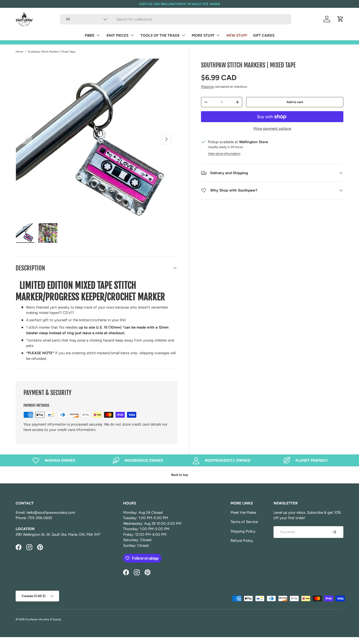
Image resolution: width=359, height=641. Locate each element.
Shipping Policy (243, 531)
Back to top (179, 475)
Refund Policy (242, 540)
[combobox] (175, 19)
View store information (224, 153)
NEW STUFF (236, 35)
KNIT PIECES (117, 35)
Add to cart (294, 102)
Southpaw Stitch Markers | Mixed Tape (51, 51)
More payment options (272, 128)
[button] (340, 19)
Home (19, 51)
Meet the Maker (243, 512)
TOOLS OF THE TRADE (160, 35)
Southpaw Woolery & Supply (43, 619)
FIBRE (90, 35)
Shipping (207, 86)
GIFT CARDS (264, 35)
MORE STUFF (203, 35)
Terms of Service (244, 522)
